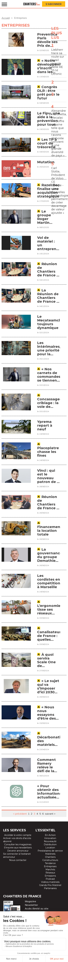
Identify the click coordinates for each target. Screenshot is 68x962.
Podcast (50, 878)
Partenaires (50, 888)
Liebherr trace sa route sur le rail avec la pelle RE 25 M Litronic (57, 62)
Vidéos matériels (50, 882)
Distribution (50, 844)
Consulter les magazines (17, 844)
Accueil (6, 17)
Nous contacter (17, 860)
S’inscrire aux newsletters (18, 847)
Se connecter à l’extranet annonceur (17, 855)
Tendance (50, 863)
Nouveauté (50, 841)
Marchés (50, 869)
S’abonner (54, 4)
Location (50, 847)
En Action (50, 835)
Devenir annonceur (17, 850)
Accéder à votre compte (17, 835)
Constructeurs (50, 860)
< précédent (20, 813)
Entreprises (50, 866)
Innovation (50, 838)
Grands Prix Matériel (50, 885)
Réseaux (50, 872)
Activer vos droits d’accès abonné (17, 840)
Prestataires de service (50, 850)
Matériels (50, 853)
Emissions (50, 875)
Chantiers (50, 857)
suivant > (50, 813)
